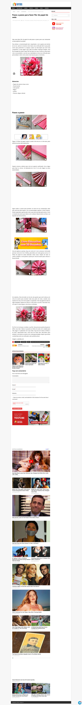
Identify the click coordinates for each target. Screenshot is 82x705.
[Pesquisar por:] (60, 15)
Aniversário (28, 20)
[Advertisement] (21, 30)
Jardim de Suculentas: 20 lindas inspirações (30, 364)
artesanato (17, 341)
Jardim (25, 8)
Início (13, 8)
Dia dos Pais (19, 8)
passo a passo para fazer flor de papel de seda (40, 341)
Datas (18, 11)
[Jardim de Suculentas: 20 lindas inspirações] (31, 357)
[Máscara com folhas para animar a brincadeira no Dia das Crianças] (18, 359)
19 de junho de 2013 (17, 20)
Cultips (23, 20)
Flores (36, 8)
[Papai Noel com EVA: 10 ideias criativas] (44, 357)
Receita (31, 8)
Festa (44, 20)
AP (22, 702)
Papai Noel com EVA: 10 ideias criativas (43, 364)
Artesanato (32, 20)
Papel (46, 20)
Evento (41, 20)
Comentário (15, 376)
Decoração (38, 20)
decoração (24, 341)
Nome (13, 385)
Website (14, 393)
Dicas (41, 8)
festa (29, 341)
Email (13, 389)
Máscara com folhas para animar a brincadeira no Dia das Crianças (17, 367)
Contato (47, 8)
